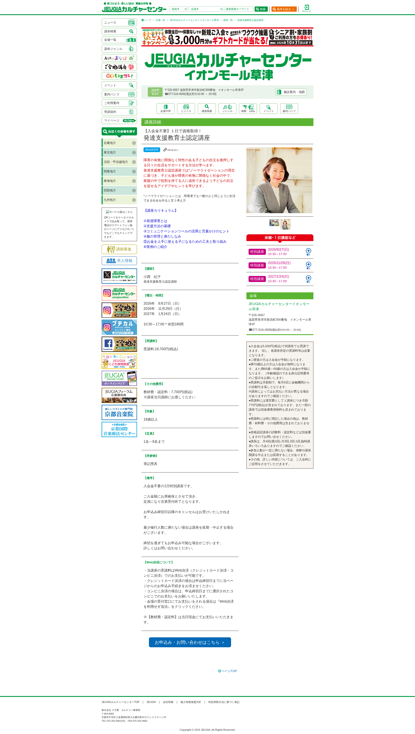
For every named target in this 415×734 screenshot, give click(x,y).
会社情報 (168, 702)
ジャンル (227, 111)
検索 (263, 9)
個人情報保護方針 (190, 702)
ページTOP (229, 671)
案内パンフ (289, 111)
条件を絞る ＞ (286, 9)
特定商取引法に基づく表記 (223, 702)
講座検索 (207, 111)
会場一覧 (160, 20)
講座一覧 (228, 20)
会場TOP (165, 111)
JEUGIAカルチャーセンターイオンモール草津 (194, 20)
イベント (268, 111)
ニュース (186, 111)
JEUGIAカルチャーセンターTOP (120, 702)
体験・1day (248, 111)
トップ (147, 20)
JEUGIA (151, 702)
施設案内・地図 (294, 92)
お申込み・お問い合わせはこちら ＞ (190, 642)
